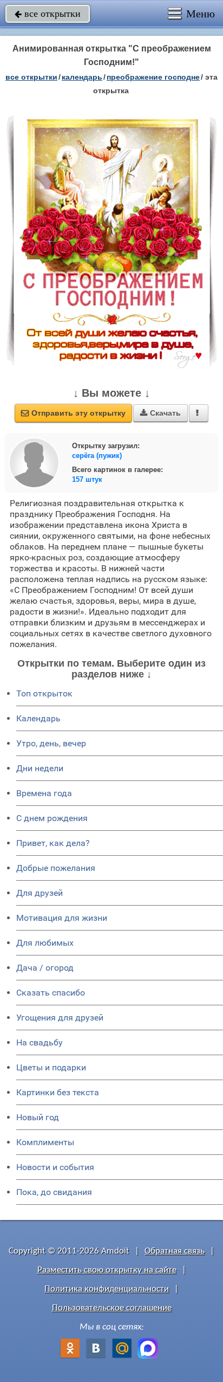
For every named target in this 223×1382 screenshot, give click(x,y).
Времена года (44, 793)
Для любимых (45, 943)
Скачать (160, 413)
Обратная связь (175, 1251)
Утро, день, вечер (51, 743)
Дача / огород (45, 968)
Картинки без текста (57, 1092)
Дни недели (39, 768)
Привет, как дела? (53, 843)
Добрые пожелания (55, 868)
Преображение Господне (153, 77)
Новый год (37, 1117)
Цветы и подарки (51, 1067)
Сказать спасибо (50, 992)
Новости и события (55, 1167)
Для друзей (39, 893)
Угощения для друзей (59, 1017)
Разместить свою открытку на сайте (106, 1270)
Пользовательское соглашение (112, 1308)
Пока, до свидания (54, 1192)
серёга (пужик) (97, 455)
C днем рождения (52, 818)
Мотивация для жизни (61, 918)
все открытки (48, 13)
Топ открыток (44, 693)
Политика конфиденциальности (106, 1289)
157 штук (87, 479)
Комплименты (45, 1142)
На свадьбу (39, 1042)
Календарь (82, 77)
